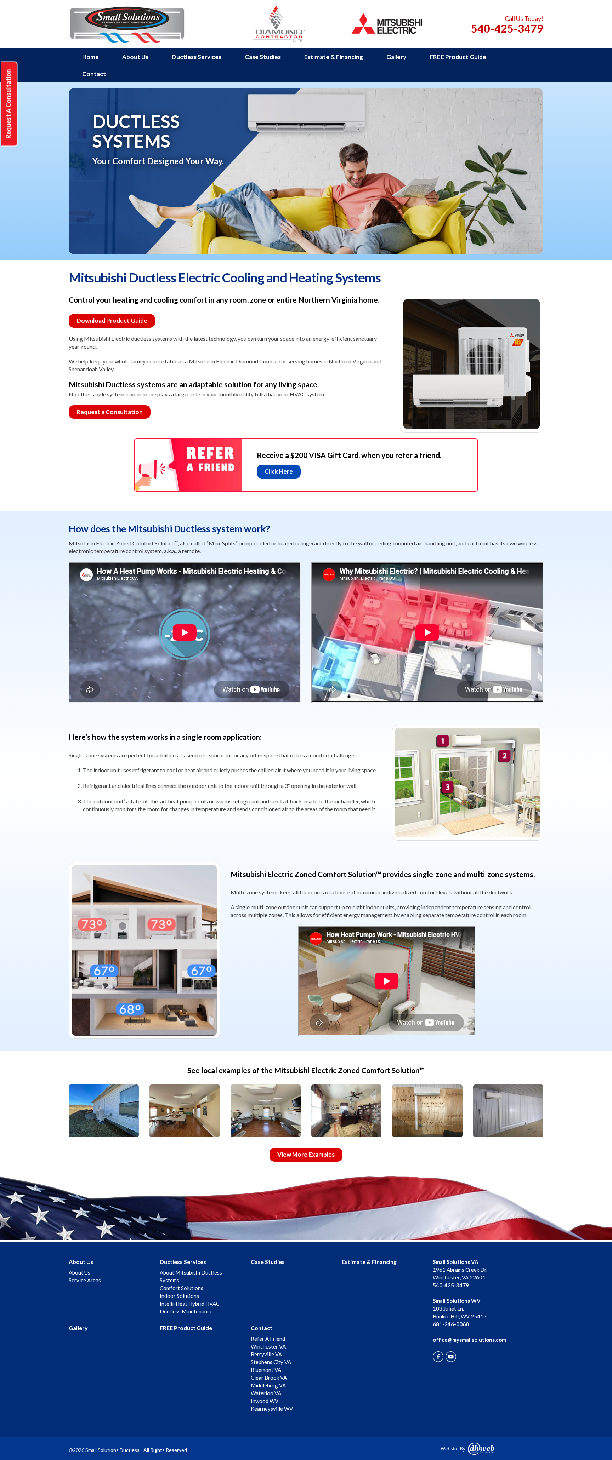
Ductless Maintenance (186, 1311)
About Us (135, 57)
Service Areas (85, 1280)
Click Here (279, 471)
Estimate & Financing (333, 57)
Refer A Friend (268, 1338)
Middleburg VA (268, 1385)
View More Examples (306, 1154)
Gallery (396, 57)
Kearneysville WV (272, 1408)
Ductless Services (196, 57)
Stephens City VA (271, 1362)
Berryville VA (266, 1354)
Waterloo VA (266, 1393)
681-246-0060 (451, 1324)
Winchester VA (268, 1346)
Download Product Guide (111, 320)
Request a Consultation (109, 412)
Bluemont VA (266, 1370)
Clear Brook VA (269, 1377)
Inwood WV (264, 1401)
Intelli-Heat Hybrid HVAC (190, 1303)
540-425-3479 (507, 28)
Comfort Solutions (181, 1288)
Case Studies (263, 57)
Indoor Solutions (179, 1296)
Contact (94, 74)
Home (90, 57)
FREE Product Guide (458, 57)
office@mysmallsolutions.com (469, 1339)
